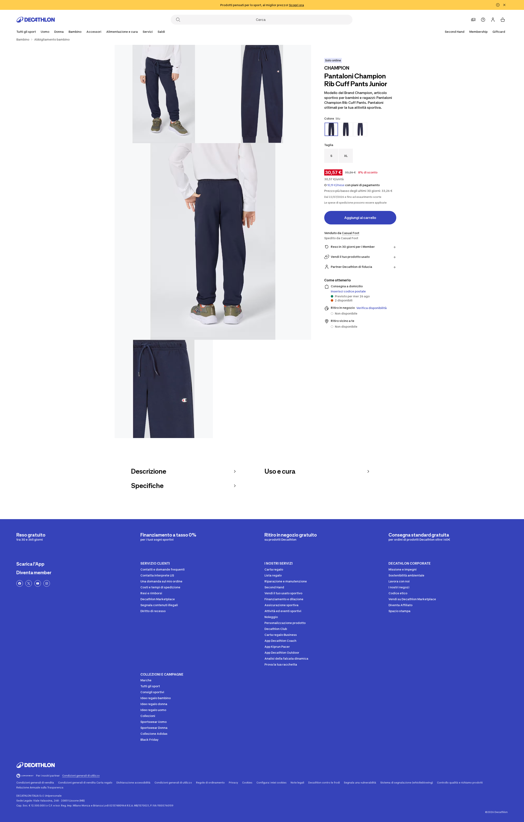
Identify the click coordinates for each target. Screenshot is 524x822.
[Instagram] (46, 583)
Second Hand (454, 31)
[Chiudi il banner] (504, 5)
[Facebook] (19, 583)
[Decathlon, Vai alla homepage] (35, 20)
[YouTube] (37, 583)
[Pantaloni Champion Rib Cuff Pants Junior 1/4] (262, 94)
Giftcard (498, 31)
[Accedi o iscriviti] (493, 20)
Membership (478, 31)
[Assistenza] (483, 20)
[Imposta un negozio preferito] (473, 20)
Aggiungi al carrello (360, 218)
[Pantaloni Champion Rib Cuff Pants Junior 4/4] (164, 389)
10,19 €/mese (335, 185)
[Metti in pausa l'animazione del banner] (498, 5)
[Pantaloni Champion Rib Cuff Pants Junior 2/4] (164, 94)
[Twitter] (28, 583)
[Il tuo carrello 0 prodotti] (503, 20)
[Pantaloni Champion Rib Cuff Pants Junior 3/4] (213, 241)
